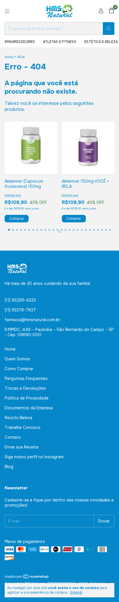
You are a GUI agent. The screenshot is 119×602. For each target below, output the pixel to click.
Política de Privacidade (27, 398)
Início (9, 57)
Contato (13, 437)
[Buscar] (108, 28)
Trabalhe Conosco (22, 427)
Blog (9, 466)
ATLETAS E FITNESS (59, 41)
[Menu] (7, 11)
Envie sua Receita (21, 447)
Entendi (76, 592)
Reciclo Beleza (18, 417)
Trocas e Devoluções (25, 388)
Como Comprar (19, 368)
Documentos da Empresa (29, 407)
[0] (111, 11)
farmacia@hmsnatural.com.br (32, 319)
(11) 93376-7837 (20, 310)
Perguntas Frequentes (26, 378)
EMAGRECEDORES (20, 41)
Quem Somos (17, 358)
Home (10, 349)
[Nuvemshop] (27, 578)
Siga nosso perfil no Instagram (34, 456)
